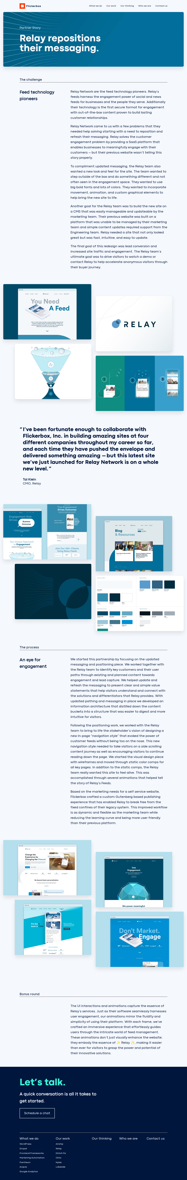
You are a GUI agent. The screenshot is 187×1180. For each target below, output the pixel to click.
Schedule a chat (37, 1113)
